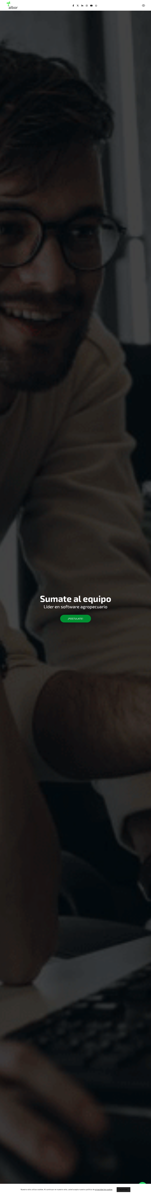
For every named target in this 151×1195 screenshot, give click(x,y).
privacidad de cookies (103, 1189)
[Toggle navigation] (143, 5)
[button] (75, 618)
